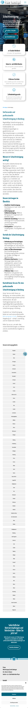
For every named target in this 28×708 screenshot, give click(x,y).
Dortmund (14, 368)
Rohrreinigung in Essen (10, 316)
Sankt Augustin (14, 536)
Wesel (14, 587)
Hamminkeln (14, 447)
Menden (14, 498)
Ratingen (14, 434)
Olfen (14, 520)
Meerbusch (14, 494)
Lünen (14, 487)
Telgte (14, 558)
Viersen (14, 569)
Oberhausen (14, 431)
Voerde (14, 573)
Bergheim (14, 350)
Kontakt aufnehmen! (14, 647)
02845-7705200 (11, 30)
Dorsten (14, 365)
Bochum (14, 354)
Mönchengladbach (14, 416)
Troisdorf (14, 562)
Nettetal (14, 509)
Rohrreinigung (5, 107)
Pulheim (14, 524)
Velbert (14, 606)
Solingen (14, 555)
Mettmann (14, 502)
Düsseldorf (14, 376)
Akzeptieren (14, 694)
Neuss (14, 427)
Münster (14, 423)
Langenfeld (14, 480)
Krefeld (14, 409)
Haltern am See (14, 394)
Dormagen (14, 361)
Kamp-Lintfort (14, 476)
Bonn (14, 358)
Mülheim (14, 420)
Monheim (14, 505)
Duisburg (14, 440)
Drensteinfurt (14, 372)
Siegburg (14, 551)
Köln (14, 405)
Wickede (14, 595)
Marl (14, 491)
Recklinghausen (14, 529)
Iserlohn (14, 401)
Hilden (14, 465)
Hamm (14, 398)
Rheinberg (14, 533)
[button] (26, 683)
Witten (14, 599)
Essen (14, 387)
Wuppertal (14, 609)
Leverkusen (14, 412)
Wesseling (14, 591)
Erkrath (14, 383)
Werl (14, 580)
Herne (14, 458)
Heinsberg (14, 454)
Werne (14, 584)
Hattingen (14, 451)
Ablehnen (14, 698)
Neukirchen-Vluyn (14, 513)
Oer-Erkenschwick (14, 516)
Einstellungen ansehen (14, 702)
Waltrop (14, 577)
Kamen (14, 473)
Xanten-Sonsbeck (14, 602)
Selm (14, 544)
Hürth (14, 469)
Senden (14, 547)
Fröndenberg (14, 443)
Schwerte (14, 540)
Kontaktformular (11, 37)
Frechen (14, 390)
